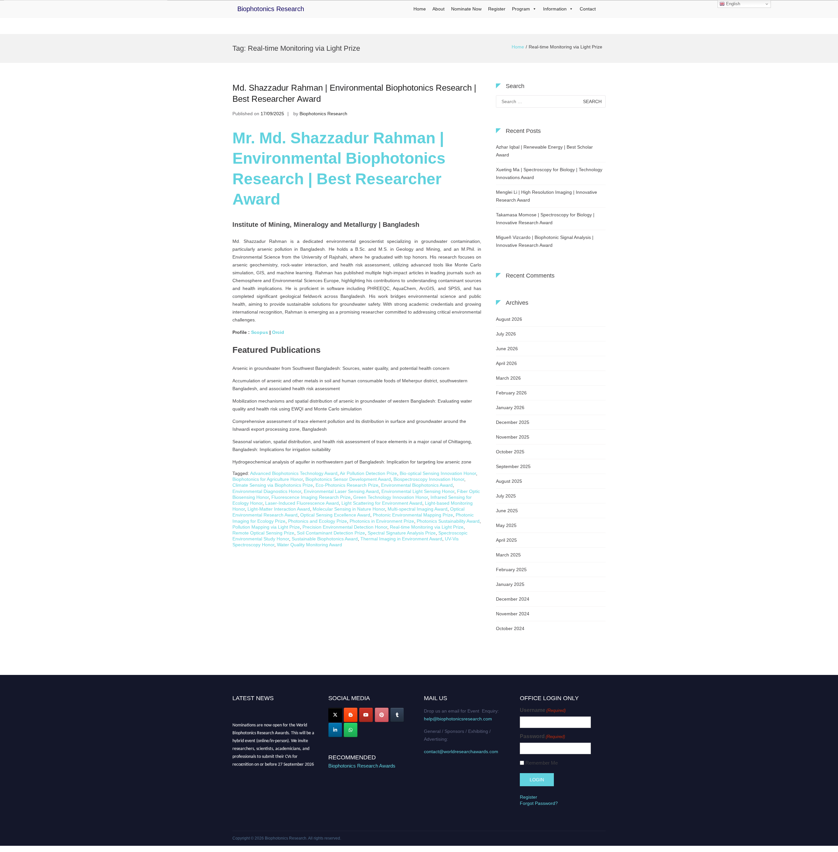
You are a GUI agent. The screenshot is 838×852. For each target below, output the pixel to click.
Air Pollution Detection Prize (368, 473)
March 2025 (508, 554)
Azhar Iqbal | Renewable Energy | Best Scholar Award (544, 150)
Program (521, 8)
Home (419, 8)
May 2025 (506, 525)
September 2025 (513, 466)
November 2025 (512, 437)
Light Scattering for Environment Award (381, 503)
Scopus (259, 332)
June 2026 (507, 348)
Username (543, 710)
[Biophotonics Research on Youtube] (366, 715)
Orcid (278, 332)
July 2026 (506, 333)
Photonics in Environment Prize (382, 521)
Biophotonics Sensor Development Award (348, 479)
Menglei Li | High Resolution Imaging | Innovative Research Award (546, 196)
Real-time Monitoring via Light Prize (427, 527)
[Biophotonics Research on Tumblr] (397, 715)
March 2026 (508, 378)
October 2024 (510, 628)
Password (542, 736)
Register (496, 8)
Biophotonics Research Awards (361, 766)
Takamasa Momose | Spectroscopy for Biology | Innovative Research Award (545, 218)
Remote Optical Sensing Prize (263, 532)
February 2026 (511, 392)
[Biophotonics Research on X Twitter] (335, 715)
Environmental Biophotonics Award (417, 485)
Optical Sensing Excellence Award (335, 514)
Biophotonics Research (270, 8)
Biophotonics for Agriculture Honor (267, 479)
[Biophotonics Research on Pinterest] (382, 715)
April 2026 (506, 363)
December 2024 (512, 599)
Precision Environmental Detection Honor (344, 527)
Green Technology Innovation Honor (390, 497)
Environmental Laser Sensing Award (341, 491)
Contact (588, 8)
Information (555, 8)
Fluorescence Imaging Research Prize (311, 497)
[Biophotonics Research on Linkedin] (335, 730)
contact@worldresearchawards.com (461, 751)
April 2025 (506, 540)
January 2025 (510, 584)
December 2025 (512, 422)
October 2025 (510, 451)
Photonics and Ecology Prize (317, 521)
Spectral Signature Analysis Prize (402, 532)
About (438, 8)
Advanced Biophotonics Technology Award (293, 473)
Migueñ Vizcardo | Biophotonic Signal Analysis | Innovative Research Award (544, 241)
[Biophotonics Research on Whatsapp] (350, 730)
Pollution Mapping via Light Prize (266, 527)
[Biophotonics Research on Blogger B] (350, 715)
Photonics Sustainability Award (448, 521)
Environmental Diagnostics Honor (266, 491)
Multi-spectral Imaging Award (417, 509)
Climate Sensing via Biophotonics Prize (272, 485)
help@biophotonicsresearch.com (458, 718)
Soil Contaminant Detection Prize (331, 532)
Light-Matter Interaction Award (278, 509)
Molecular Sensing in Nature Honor (349, 509)
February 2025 (511, 569)
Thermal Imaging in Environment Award (401, 538)
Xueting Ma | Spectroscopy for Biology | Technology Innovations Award (549, 173)
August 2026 (509, 319)
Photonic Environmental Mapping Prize (413, 514)
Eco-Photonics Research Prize (347, 485)
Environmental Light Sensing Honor (417, 491)
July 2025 (506, 496)
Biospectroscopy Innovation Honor (428, 479)
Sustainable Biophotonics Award (325, 538)
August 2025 (509, 481)
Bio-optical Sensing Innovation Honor (438, 473)
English (732, 3)
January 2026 (510, 407)
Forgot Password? (539, 803)
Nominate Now (466, 8)
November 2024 (512, 613)
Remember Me (541, 763)
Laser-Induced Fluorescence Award (302, 503)
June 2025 (507, 510)
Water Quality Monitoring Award (309, 544)
